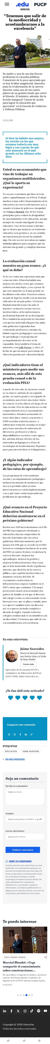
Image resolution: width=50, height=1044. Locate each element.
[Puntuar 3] (25, 698)
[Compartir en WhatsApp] (9, 734)
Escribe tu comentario (17, 786)
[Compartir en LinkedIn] (26, 734)
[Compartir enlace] (45, 957)
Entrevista (25, 9)
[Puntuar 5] (39, 698)
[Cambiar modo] (39, 1040)
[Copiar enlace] (31, 734)
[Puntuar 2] (18, 698)
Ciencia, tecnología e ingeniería (15, 957)
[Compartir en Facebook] (20, 734)
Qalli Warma (24, 347)
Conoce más (28, 664)
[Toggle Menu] (7, 4)
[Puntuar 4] (32, 698)
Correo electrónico (15, 831)
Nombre (10, 813)
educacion (11, 751)
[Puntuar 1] (11, 698)
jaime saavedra (30, 751)
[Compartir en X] (14, 734)
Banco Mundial (16, 211)
